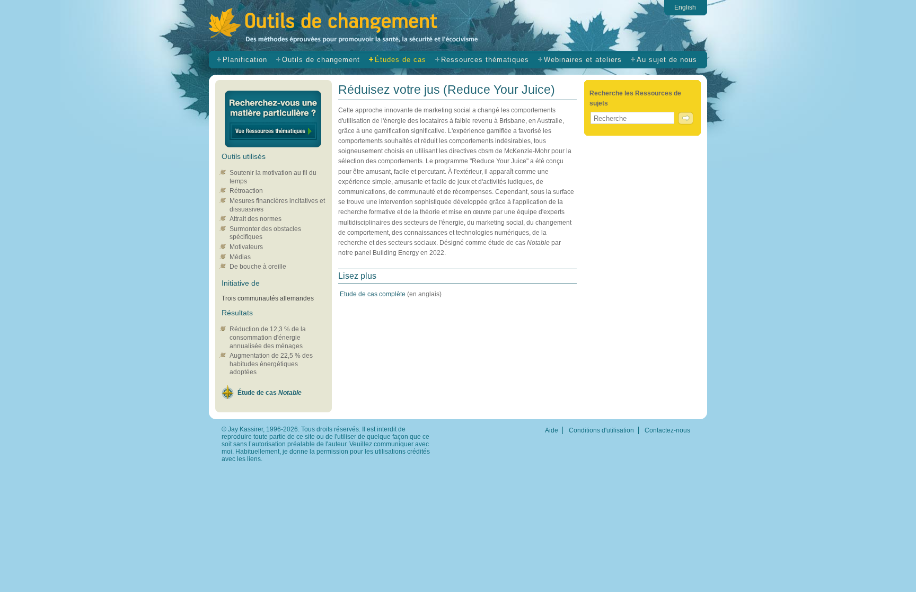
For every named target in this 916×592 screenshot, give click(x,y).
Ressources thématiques (485, 60)
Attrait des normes (255, 219)
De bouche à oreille (258, 266)
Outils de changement (361, 27)
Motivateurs (246, 247)
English (685, 7)
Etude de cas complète (373, 294)
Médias (240, 257)
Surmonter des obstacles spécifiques (265, 233)
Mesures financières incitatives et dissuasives (277, 205)
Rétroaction (246, 191)
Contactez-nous (667, 430)
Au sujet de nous (667, 60)
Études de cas (400, 60)
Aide (551, 430)
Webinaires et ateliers (583, 60)
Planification (245, 60)
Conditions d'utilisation (601, 430)
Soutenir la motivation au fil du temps (273, 177)
